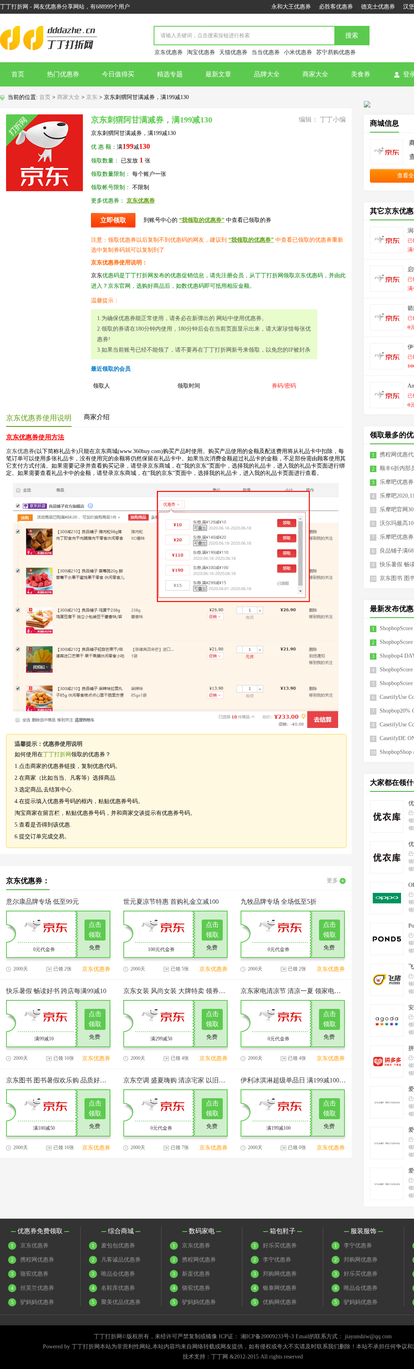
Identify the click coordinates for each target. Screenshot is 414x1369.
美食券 (360, 74)
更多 (332, 881)
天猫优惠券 (233, 52)
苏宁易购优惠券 (336, 52)
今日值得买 (118, 74)
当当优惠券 (265, 52)
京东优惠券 (168, 52)
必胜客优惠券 (336, 7)
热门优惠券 (63, 74)
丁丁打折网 (57, 754)
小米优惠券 (298, 52)
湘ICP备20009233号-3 (267, 1336)
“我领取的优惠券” (201, 220)
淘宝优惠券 (201, 52)
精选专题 (170, 74)
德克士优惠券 (378, 7)
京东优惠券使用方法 (35, 437)
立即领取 (113, 220)
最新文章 (218, 74)
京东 (91, 97)
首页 (17, 74)
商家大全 (315, 74)
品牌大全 (267, 74)
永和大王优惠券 (291, 7)
